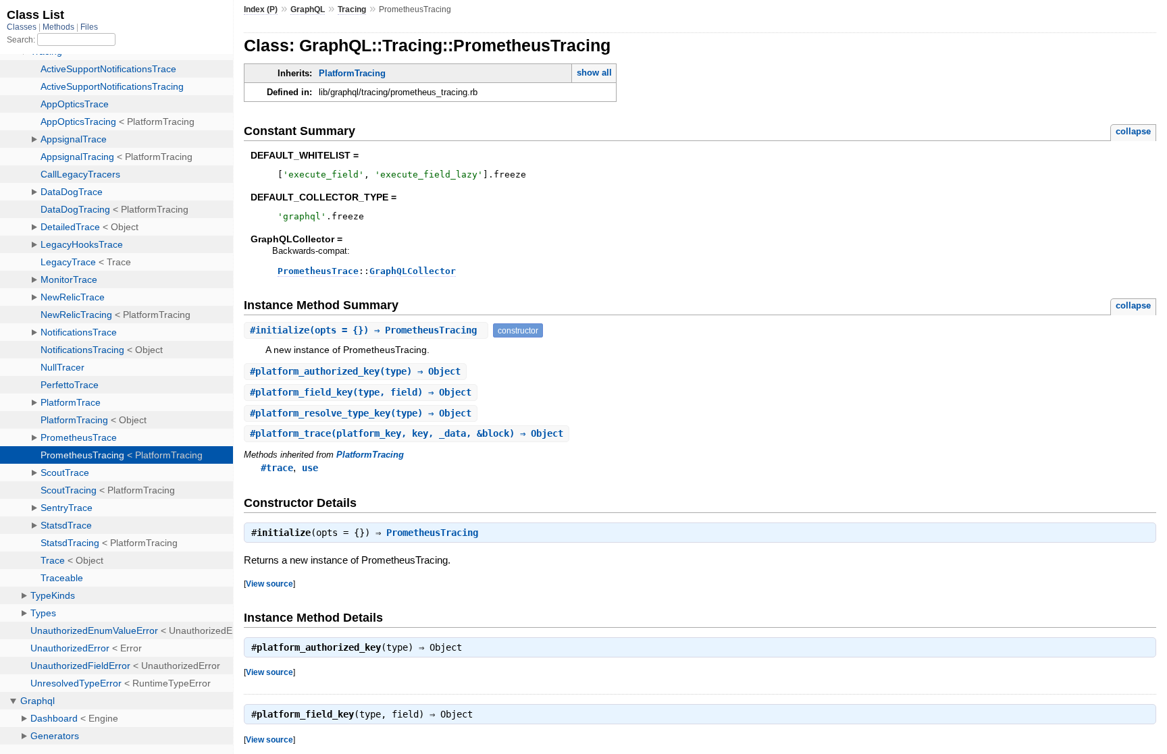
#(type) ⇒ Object (355, 371)
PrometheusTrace (318, 271)
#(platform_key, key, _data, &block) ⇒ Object (406, 433)
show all (594, 73)
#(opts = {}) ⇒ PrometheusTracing (366, 330)
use (310, 467)
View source (269, 583)
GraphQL (307, 9)
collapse (1133, 131)
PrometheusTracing (432, 532)
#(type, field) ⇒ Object (360, 392)
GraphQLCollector (412, 271)
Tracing (352, 9)
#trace (277, 467)
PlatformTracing (352, 73)
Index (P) (261, 9)
